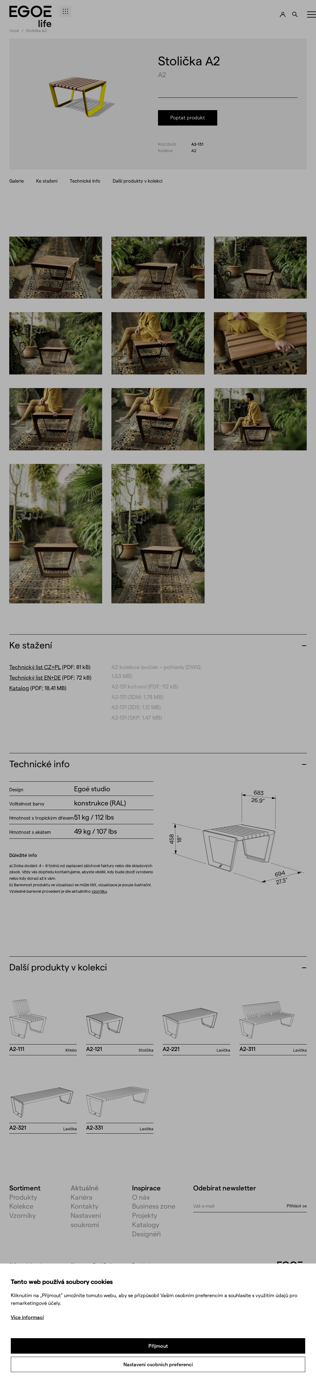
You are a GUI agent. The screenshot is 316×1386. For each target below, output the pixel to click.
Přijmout (158, 1346)
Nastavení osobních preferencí (158, 1364)
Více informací (27, 1317)
